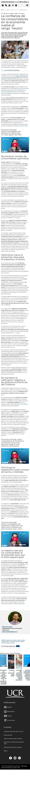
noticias (7, 9)
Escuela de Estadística (7, 91)
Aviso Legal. (24, 766)
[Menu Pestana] (16, 5)
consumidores (9, 640)
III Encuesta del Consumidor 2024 (19, 88)
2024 (12, 9)
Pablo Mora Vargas (7, 626)
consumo (15, 640)
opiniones (3, 642)
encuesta (23, 640)
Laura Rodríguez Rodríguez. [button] (11, 70)
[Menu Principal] (27, 5)
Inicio (3, 9)
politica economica (10, 642)
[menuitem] (8, 707)
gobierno (22, 641)
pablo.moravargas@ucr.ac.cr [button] (10, 631)
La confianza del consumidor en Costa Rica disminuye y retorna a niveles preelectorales (20, 674)
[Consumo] (15, 50)
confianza (3, 641)
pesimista (18, 641)
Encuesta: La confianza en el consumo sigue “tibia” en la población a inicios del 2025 (3, 677)
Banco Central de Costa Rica (17, 603)
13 (17, 9)
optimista (13, 641)
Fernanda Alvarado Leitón (21, 125)
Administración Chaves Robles (19, 404)
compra (19, 640)
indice (7, 641)
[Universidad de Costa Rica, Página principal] (15, 1)
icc (9, 641)
